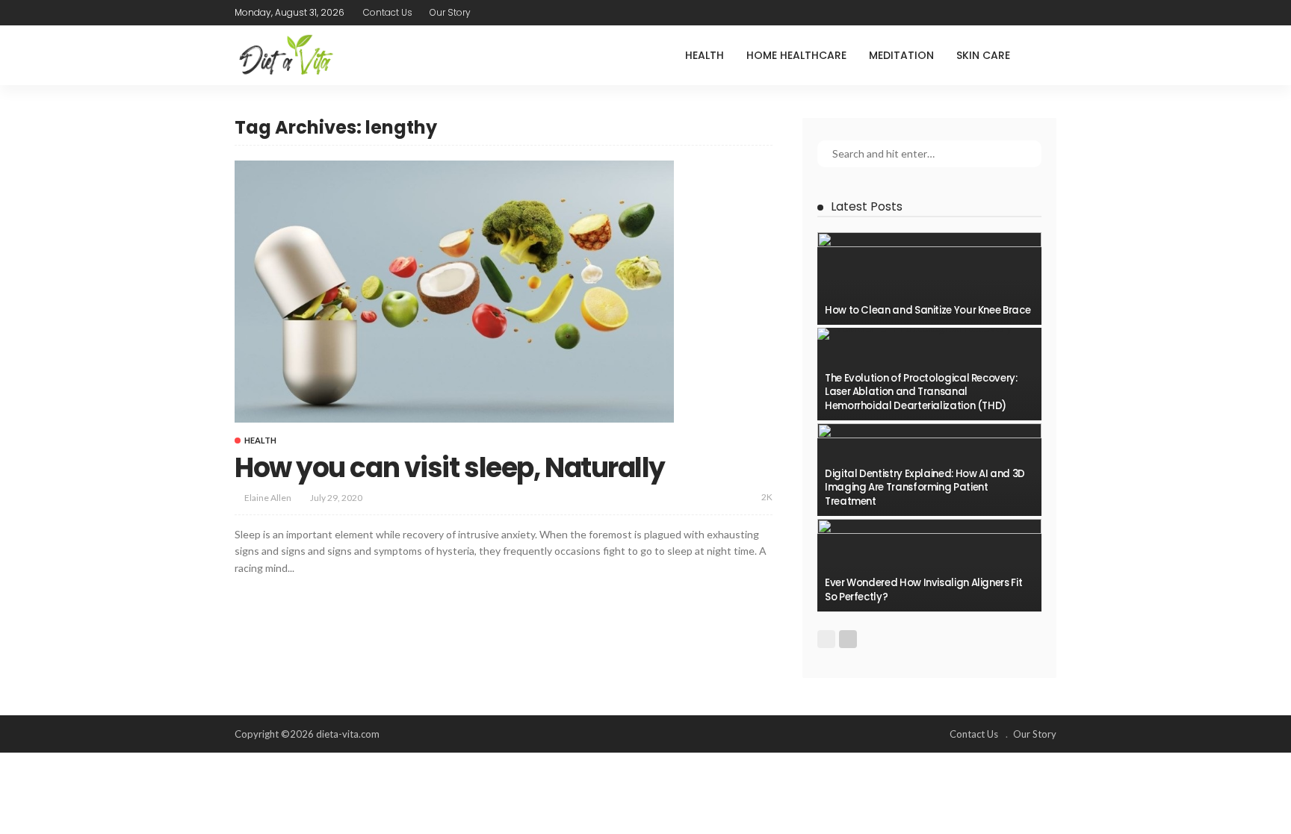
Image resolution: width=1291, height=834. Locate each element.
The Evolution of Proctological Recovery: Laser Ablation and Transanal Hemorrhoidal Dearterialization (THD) (921, 392)
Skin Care (983, 55)
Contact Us (387, 12)
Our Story (450, 12)
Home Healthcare (796, 55)
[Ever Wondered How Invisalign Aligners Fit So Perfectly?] (929, 565)
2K (767, 496)
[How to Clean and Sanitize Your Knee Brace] (929, 278)
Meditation (901, 55)
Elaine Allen (267, 497)
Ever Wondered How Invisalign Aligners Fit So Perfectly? (923, 589)
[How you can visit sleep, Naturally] (454, 291)
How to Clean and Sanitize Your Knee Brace (927, 310)
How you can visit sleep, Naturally (450, 468)
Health (704, 55)
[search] (1044, 55)
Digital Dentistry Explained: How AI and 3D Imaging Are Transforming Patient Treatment (925, 487)
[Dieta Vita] (285, 55)
